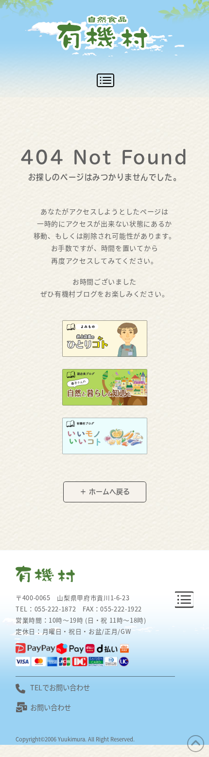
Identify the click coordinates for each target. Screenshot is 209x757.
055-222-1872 (55, 608)
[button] (104, 80)
